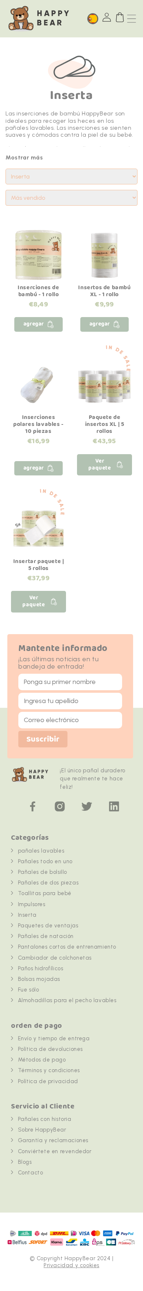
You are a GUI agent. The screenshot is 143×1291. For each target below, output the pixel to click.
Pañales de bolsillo (42, 872)
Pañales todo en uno (45, 861)
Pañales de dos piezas (48, 882)
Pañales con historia (45, 1119)
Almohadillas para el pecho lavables (67, 1000)
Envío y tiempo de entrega (54, 1038)
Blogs (25, 1162)
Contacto (30, 1172)
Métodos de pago (42, 1059)
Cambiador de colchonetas (55, 958)
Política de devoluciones (50, 1049)
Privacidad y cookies (71, 1265)
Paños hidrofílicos (40, 968)
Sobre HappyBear (42, 1129)
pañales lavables (41, 850)
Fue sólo (28, 989)
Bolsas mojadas (39, 979)
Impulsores (31, 904)
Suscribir (42, 739)
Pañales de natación (46, 936)
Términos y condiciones (49, 1070)
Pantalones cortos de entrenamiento (67, 947)
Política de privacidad (48, 1081)
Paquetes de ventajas (48, 925)
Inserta (27, 915)
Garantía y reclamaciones (53, 1140)
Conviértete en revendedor (55, 1151)
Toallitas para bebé (45, 893)
